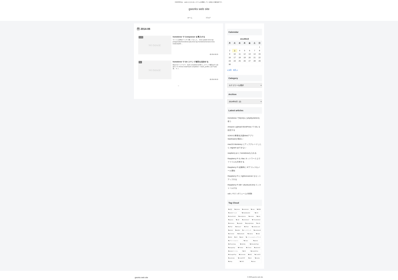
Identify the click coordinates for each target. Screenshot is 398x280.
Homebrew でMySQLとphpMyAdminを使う (244, 119)
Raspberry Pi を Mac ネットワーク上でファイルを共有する (244, 160)
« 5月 (229, 70)
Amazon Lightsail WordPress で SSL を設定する (244, 128)
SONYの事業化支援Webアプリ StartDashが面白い (241, 137)
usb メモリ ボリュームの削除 (240, 194)
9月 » (235, 70)
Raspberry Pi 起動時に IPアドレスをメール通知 (244, 169)
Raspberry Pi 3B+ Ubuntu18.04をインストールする (244, 186)
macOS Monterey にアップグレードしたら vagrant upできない (244, 146)
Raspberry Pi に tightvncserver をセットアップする (244, 177)
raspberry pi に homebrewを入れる (242, 153)
